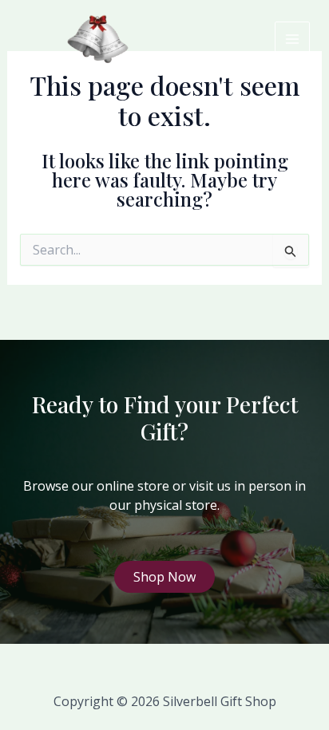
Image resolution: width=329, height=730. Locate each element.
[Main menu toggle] (292, 39)
